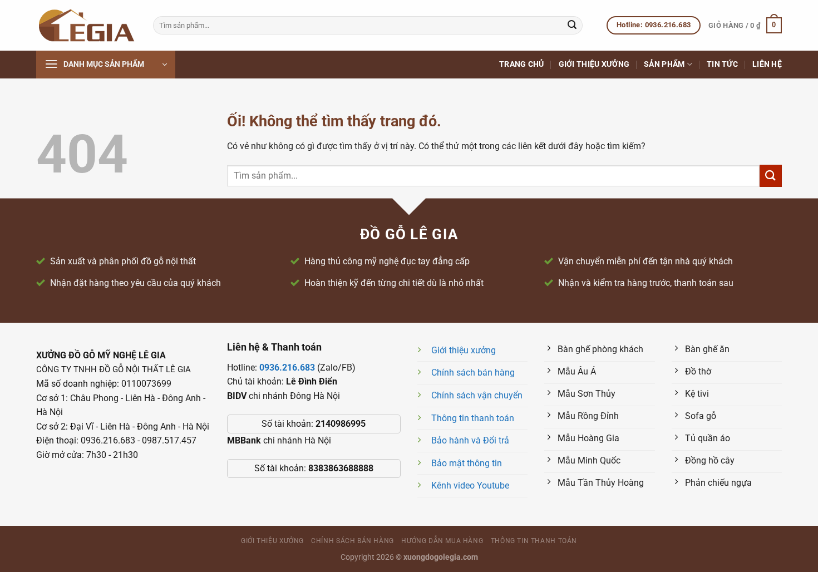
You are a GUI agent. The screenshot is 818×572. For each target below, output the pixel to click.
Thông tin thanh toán (472, 418)
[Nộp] (572, 25)
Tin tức (722, 64)
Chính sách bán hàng (473, 372)
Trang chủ (521, 64)
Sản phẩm (664, 64)
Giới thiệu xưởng (594, 64)
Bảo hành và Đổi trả (470, 440)
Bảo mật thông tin (466, 463)
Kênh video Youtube (470, 485)
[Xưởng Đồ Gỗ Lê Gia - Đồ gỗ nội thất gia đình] (86, 25)
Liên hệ (767, 64)
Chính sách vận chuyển (477, 395)
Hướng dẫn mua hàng (442, 541)
